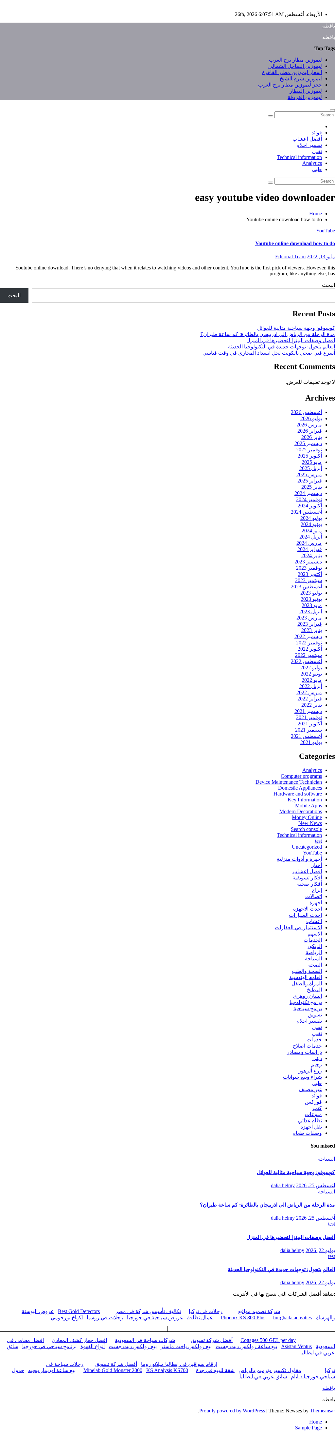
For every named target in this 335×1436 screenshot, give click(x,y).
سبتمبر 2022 (308, 655)
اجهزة (315, 902)
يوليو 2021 (311, 742)
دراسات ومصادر (304, 1052)
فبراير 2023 (309, 624)
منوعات (313, 1114)
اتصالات (313, 896)
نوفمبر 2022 (309, 642)
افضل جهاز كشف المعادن (79, 1340)
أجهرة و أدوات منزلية (299, 859)
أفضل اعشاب (307, 139)
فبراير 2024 (309, 549)
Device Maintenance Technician (289, 782)
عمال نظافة (200, 1317)
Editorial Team (290, 256)
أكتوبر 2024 (310, 505)
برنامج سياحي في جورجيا (49, 1346)
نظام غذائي (310, 1120)
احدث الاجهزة (307, 909)
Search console (306, 829)
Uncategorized (307, 847)
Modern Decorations (300, 811)
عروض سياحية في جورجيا (155, 1317)
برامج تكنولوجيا (306, 1002)
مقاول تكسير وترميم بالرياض (269, 1370)
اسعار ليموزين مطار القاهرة (292, 72)
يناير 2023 (311, 630)
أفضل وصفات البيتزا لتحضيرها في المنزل (290, 340)
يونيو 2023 (311, 599)
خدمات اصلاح (307, 1046)
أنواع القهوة (92, 1346)
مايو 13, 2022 (321, 256)
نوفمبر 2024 (309, 499)
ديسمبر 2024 (308, 493)
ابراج (317, 890)
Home (315, 213)
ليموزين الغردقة (305, 97)
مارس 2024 (309, 543)
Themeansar (322, 1410)
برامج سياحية (307, 1008)
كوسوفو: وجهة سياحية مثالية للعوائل (296, 328)
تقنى (317, 151)
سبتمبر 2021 (308, 730)
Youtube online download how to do (295, 243)
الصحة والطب (307, 971)
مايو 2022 (312, 680)
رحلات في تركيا (205, 1311)
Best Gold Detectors (79, 1311)
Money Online (307, 817)
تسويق (315, 1014)
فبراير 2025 (309, 480)
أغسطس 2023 (306, 586)
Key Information (305, 799)
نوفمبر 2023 (309, 568)
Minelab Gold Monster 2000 (112, 1370)
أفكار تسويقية (307, 877)
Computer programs (301, 776)
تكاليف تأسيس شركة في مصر (148, 1311)
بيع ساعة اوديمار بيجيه (52, 1370)
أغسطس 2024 (306, 512)
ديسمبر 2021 (308, 711)
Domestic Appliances (300, 788)
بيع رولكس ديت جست (133, 1346)
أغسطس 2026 (306, 412)
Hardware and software (297, 794)
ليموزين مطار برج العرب (295, 60)
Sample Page (308, 1427)
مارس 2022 (309, 692)
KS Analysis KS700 (167, 1370)
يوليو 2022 (311, 667)
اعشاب (314, 921)
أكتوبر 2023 (310, 574)
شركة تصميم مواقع (259, 1311)
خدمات (314, 1039)
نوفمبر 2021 (309, 717)
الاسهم (315, 933)
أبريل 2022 (310, 686)
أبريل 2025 (310, 468)
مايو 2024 (312, 530)
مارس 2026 (309, 424)
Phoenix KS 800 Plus (243, 1317)
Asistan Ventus (296, 1346)
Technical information (299, 157)
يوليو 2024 (311, 518)
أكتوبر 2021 (310, 723)
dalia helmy (283, 1185)
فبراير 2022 (309, 698)
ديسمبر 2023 (308, 561)
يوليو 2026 (311, 418)
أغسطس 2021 (306, 736)
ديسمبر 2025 (308, 443)
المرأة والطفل (306, 983)
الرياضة (314, 952)
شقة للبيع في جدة (215, 1370)
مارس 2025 (309, 474)
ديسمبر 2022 (308, 636)
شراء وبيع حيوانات (302, 1077)
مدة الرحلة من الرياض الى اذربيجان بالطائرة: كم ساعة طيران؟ (267, 334)
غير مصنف (310, 1089)
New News (310, 823)
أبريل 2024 (310, 537)
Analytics (312, 163)
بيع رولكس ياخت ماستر (186, 1346)
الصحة (315, 965)
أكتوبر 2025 (310, 456)
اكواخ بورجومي (67, 1317)
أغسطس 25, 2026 (315, 1185)
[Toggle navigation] (332, 110)
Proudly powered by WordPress (232, 1410)
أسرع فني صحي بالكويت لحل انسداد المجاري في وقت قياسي (269, 353)
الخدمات (313, 940)
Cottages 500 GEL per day (268, 1340)
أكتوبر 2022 (310, 649)
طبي (317, 169)
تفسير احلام (309, 145)
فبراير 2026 (309, 431)
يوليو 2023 (311, 593)
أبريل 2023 (310, 611)
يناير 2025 (311, 487)
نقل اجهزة (311, 1127)
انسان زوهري (307, 996)
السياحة (313, 958)
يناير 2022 (311, 705)
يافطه (328, 26)
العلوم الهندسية (305, 977)
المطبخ (314, 990)
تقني (317, 1033)
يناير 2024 (311, 555)
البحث (328, 285)
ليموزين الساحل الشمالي (295, 66)
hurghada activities (292, 1317)
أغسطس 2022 (306, 661)
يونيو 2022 (311, 674)
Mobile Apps (308, 805)
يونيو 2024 (311, 524)
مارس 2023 (309, 617)
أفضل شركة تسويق (212, 1340)
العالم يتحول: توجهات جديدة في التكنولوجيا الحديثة (281, 346)
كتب (317, 1108)
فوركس (313, 1102)
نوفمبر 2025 (309, 449)
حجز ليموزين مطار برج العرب (290, 85)
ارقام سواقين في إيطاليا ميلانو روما (179, 1364)
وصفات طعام (307, 1133)
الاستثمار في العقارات (298, 927)
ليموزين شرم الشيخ (301, 78)
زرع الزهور (310, 1070)
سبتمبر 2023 (308, 580)
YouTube (325, 230)
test (318, 841)
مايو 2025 (312, 462)
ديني (317, 1058)
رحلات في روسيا (105, 1317)
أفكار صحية (309, 884)
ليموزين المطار (306, 91)
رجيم (316, 1064)
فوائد (316, 132)
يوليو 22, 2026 (320, 1250)
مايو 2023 (312, 605)
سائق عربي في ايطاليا (263, 1376)
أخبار (316, 865)
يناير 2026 (311, 437)
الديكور (314, 946)
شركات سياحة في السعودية (145, 1340)
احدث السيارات (305, 915)
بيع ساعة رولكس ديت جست (246, 1346)
